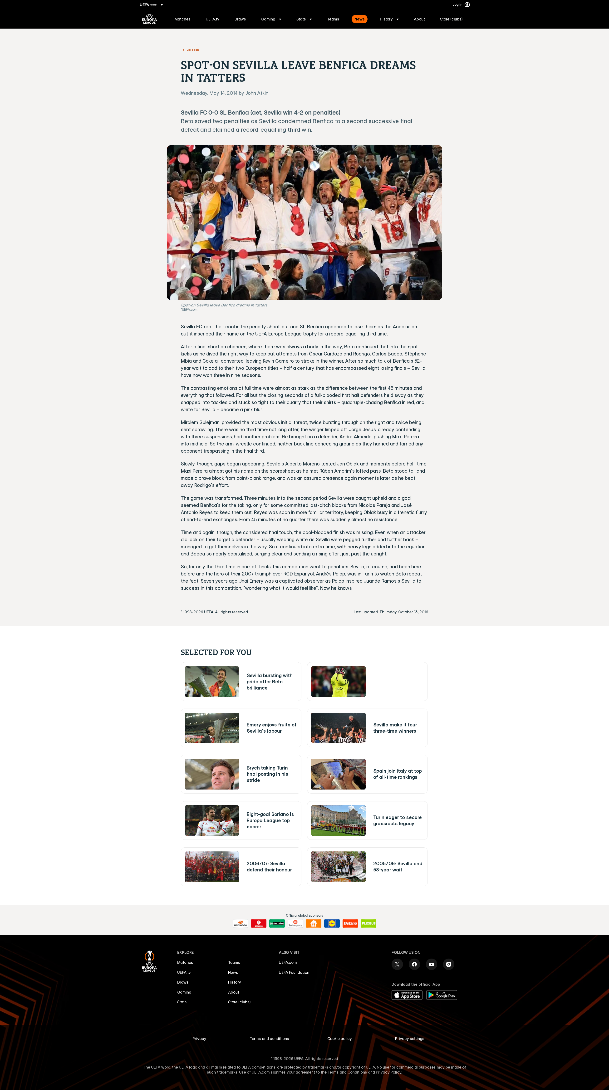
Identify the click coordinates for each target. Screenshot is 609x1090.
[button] (271, 19)
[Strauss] (258, 923)
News (233, 972)
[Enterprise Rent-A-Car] (277, 923)
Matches (185, 962)
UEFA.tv (184, 972)
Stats (182, 1002)
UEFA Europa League (149, 19)
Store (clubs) (239, 1002)
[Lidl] (332, 923)
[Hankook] (240, 923)
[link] (183, 19)
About (233, 992)
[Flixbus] (368, 923)
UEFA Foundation (294, 972)
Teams (234, 962)
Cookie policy (339, 1038)
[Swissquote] (295, 923)
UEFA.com (288, 962)
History (234, 982)
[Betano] (350, 923)
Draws (183, 982)
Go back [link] (193, 49)
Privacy (199, 1038)
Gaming (184, 992)
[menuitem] (184, 19)
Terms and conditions (269, 1038)
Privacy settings (409, 1038)
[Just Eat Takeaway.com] (313, 923)
